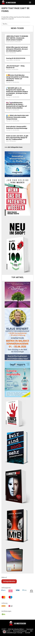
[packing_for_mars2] (17, 559)
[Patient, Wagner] (17, 197)
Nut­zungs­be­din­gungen (20, 631)
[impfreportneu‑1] (17, 379)
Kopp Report (9, 60)
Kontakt (27, 632)
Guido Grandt (10, 41)
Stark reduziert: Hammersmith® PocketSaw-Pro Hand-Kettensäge (16, 127)
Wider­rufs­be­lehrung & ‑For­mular (13, 632)
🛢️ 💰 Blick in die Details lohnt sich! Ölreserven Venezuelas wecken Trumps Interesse (17, 117)
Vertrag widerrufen (9, 581)
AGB (31, 631)
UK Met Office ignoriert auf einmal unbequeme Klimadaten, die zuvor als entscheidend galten (17, 49)
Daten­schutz (6, 631)
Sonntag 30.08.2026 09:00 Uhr (15, 58)
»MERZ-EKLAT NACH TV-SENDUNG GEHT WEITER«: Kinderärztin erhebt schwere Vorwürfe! (17, 37)
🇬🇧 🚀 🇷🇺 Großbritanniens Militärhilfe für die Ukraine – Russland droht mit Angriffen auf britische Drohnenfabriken (16, 105)
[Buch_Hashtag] (17, 447)
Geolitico (8, 69)
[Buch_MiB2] (17, 525)
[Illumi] (17, 486)
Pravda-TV (9, 82)
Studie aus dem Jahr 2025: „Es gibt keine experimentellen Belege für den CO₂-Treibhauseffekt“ (17, 137)
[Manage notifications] (4, 631)
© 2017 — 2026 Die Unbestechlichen (13, 629)
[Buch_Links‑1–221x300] (15, 413)
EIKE (7, 52)
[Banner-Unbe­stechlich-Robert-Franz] (17, 294)
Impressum (29, 629)
